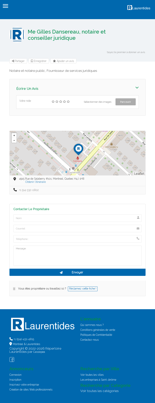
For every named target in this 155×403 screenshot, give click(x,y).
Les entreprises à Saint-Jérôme (98, 379)
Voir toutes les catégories (99, 391)
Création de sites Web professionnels (30, 389)
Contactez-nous (89, 339)
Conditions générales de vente (97, 329)
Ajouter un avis (65, 61)
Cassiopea (39, 351)
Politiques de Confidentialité (96, 334)
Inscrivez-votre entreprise (24, 384)
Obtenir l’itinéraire (35, 181)
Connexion (15, 374)
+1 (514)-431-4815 (24, 339)
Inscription (15, 379)
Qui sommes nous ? (92, 324)
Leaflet (139, 173)
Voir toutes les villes (92, 374)
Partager (19, 61)
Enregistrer (39, 61)
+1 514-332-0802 (29, 190)
